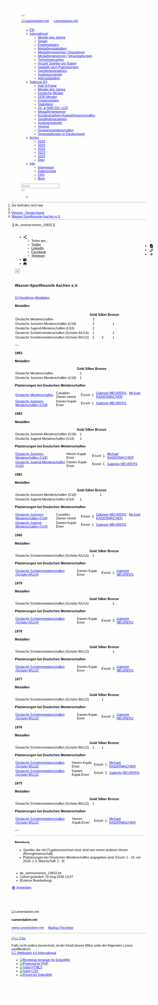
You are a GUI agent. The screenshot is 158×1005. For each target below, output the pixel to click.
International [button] (39, 33)
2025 (41, 145)
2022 (41, 156)
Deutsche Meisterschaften (34, 395)
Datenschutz (47, 171)
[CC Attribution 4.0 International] (19, 938)
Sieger (43, 41)
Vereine (43, 126)
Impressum (46, 167)
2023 (41, 152)
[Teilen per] (25, 237)
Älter (41, 160)
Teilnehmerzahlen (51, 59)
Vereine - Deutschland (28, 213)
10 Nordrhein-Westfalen (32, 298)
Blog (41, 178)
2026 (41, 141)
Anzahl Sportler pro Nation (57, 63)
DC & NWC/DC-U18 (53, 108)
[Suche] (23, 190)
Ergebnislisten (48, 45)
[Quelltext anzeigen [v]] (152, 246)
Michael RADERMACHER (118, 395)
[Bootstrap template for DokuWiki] (45, 960)
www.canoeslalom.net (28, 928)
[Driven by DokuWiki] (36, 975)
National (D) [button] (38, 82)
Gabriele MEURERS (111, 393)
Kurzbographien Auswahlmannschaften (66, 115)
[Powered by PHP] (34, 963)
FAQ (41, 175)
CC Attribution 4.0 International (34, 953)
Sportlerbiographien (52, 71)
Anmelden (23, 887)
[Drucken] (25, 263)
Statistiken (45, 104)
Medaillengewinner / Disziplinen (61, 52)
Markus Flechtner (60, 928)
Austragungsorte (50, 74)
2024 (41, 149)
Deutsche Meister (50, 93)
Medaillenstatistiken (52, 48)
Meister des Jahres (51, 37)
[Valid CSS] (29, 971)
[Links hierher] (152, 250)
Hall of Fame (47, 85)
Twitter (36, 244)
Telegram (38, 255)
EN (32, 30)
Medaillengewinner (52, 111)
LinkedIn (37, 248)
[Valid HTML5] (31, 967)
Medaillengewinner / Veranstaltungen (65, 56)
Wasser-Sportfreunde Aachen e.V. (36, 216)
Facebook (38, 252)
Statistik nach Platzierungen (58, 67)
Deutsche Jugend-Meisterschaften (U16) (31, 524)
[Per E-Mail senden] (25, 259)
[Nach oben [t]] (152, 254)
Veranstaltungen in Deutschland (61, 134)
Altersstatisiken (49, 78)
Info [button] (32, 163)
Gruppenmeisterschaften (56, 130)
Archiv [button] (34, 137)
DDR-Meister (47, 97)
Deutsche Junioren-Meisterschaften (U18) (31, 403)
